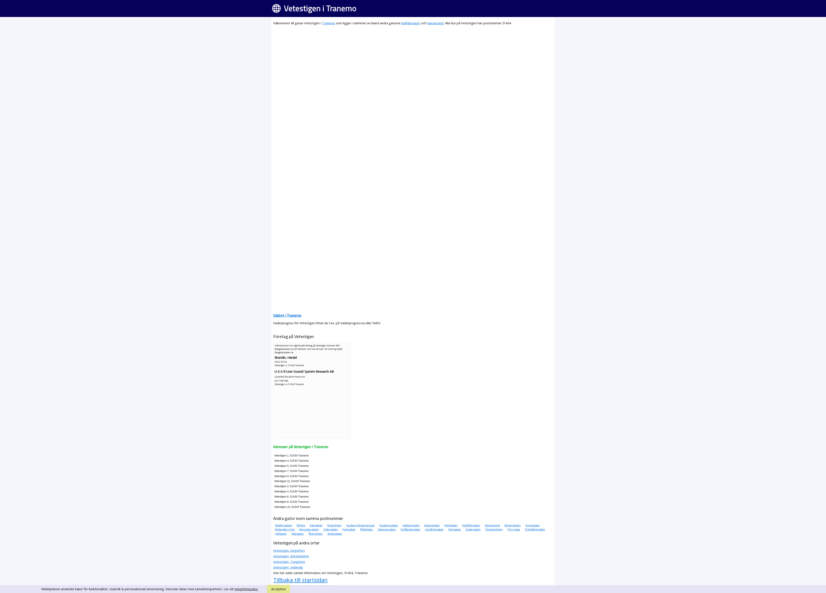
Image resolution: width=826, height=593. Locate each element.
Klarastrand (435, 23)
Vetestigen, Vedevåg (288, 567)
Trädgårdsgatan (535, 529)
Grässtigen (334, 525)
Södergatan (473, 529)
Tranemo (328, 23)
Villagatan (297, 534)
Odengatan (330, 529)
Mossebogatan (309, 529)
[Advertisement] (402, 59)
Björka (301, 525)
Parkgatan (348, 529)
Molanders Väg (284, 529)
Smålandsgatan (410, 529)
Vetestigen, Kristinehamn (291, 556)
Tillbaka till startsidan (300, 580)
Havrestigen (432, 525)
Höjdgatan (451, 525)
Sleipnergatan (387, 529)
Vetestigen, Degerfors (289, 550)
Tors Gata (513, 529)
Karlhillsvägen (410, 23)
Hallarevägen (411, 525)
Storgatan (454, 529)
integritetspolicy (246, 589)
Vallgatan (281, 534)
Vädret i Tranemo (287, 315)
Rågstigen (366, 529)
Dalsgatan (316, 525)
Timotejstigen (494, 529)
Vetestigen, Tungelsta (289, 562)
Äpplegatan (334, 534)
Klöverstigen (512, 525)
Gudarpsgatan (388, 525)
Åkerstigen (315, 534)
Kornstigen (532, 525)
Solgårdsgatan (434, 529)
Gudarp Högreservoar (360, 525)
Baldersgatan (283, 525)
